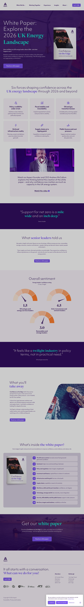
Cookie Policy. (71, 599)
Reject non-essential (61, 602)
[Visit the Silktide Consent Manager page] (80, 602)
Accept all (51, 602)
